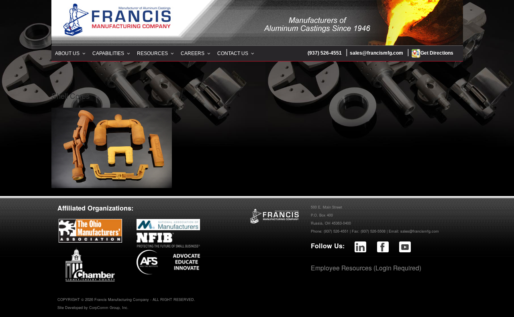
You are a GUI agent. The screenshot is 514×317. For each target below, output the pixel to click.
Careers (192, 53)
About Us (67, 53)
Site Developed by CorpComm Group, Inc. (92, 307)
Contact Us (232, 53)
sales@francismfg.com (376, 53)
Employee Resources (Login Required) (366, 267)
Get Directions (436, 53)
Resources (152, 53)
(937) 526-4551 (325, 53)
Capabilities (108, 53)
